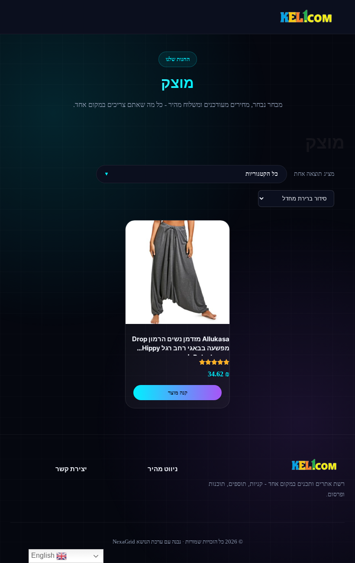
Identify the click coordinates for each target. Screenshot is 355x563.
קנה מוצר (177, 392)
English (43, 555)
